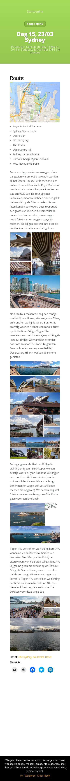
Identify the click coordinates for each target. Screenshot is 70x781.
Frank (28, 47)
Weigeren (30, 775)
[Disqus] (35, 722)
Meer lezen (43, 775)
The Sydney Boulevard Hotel (34, 657)
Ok (21, 775)
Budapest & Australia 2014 (38, 50)
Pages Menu (35, 23)
